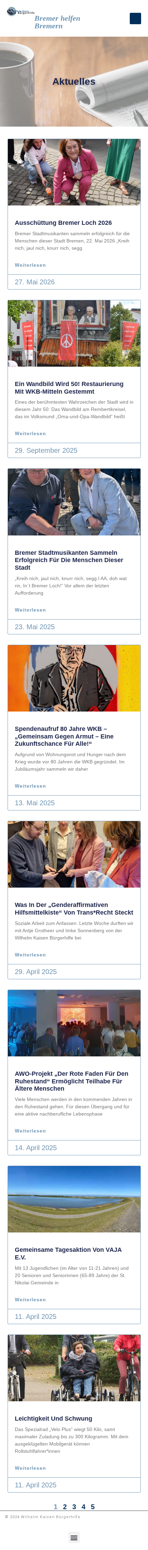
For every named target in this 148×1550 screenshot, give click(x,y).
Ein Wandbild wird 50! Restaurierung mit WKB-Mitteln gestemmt (69, 387)
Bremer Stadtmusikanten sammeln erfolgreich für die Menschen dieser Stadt (69, 560)
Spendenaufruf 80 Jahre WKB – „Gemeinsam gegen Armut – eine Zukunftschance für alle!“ (64, 736)
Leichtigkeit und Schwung (53, 1418)
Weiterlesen (30, 265)
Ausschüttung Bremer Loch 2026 (63, 222)
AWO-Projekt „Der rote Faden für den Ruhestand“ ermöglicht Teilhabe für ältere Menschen (71, 1081)
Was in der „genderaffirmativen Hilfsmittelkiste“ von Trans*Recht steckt (74, 908)
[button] (135, 18)
